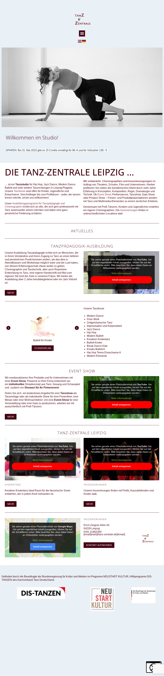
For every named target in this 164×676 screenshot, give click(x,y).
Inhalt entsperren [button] (121, 279)
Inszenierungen (129, 210)
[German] (84, 41)
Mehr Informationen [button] (121, 273)
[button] (82, 33)
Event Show (104, 194)
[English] (80, 41)
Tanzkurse (19, 191)
